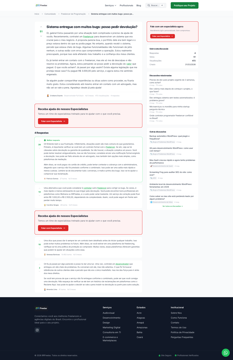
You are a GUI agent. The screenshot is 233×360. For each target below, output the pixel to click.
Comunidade (50, 14)
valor (129, 63)
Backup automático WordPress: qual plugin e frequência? (169, 137)
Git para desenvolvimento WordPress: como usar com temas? (171, 149)
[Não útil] (39, 148)
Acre (139, 312)
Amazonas (142, 327)
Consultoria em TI (112, 332)
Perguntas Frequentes (182, 337)
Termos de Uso (178, 327)
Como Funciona (179, 317)
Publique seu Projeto (184, 5)
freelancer (88, 36)
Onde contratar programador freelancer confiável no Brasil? (171, 116)
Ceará (140, 337)
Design (106, 322)
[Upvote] (41, 27)
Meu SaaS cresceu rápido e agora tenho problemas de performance (172, 161)
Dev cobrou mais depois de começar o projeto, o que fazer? (171, 90)
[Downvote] (41, 36)
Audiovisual (108, 312)
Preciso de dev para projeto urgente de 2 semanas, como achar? (172, 81)
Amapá (140, 322)
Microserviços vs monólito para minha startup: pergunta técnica (170, 107)
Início (37, 14)
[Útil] (39, 141)
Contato (175, 322)
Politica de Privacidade (182, 332)
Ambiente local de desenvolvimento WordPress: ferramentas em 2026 (171, 185)
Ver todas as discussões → (172, 206)
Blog (138, 5)
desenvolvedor (122, 264)
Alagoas (141, 317)
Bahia (139, 332)
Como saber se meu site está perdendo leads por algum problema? (172, 197)
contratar (88, 188)
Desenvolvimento (111, 317)
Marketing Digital (111, 327)
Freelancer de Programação (73, 14)
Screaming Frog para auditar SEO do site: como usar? (171, 173)
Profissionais (126, 5)
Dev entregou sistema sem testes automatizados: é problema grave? (172, 98)
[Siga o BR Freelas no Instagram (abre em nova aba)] (37, 330)
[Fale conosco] (226, 353)
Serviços (109, 5)
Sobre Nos (176, 312)
